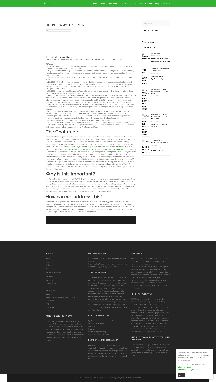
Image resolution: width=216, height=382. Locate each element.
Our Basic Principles (53, 272)
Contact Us (166, 4)
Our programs (137, 4)
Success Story (51, 283)
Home (95, 4)
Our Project (124, 4)
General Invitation (156, 53)
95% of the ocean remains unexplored (114, 149)
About (102, 4)
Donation (148, 4)
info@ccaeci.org (184, 367)
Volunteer (49, 287)
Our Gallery (112, 4)
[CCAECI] (47, 3)
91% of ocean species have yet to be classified (75, 149)
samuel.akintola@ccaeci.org (189, 370)
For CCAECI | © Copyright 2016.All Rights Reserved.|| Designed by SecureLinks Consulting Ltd (108, 378)
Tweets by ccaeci (148, 42)
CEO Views (49, 265)
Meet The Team (52, 269)
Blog (157, 4)
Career (48, 310)
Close (181, 375)
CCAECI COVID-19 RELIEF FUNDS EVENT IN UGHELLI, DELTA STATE (160, 91)
